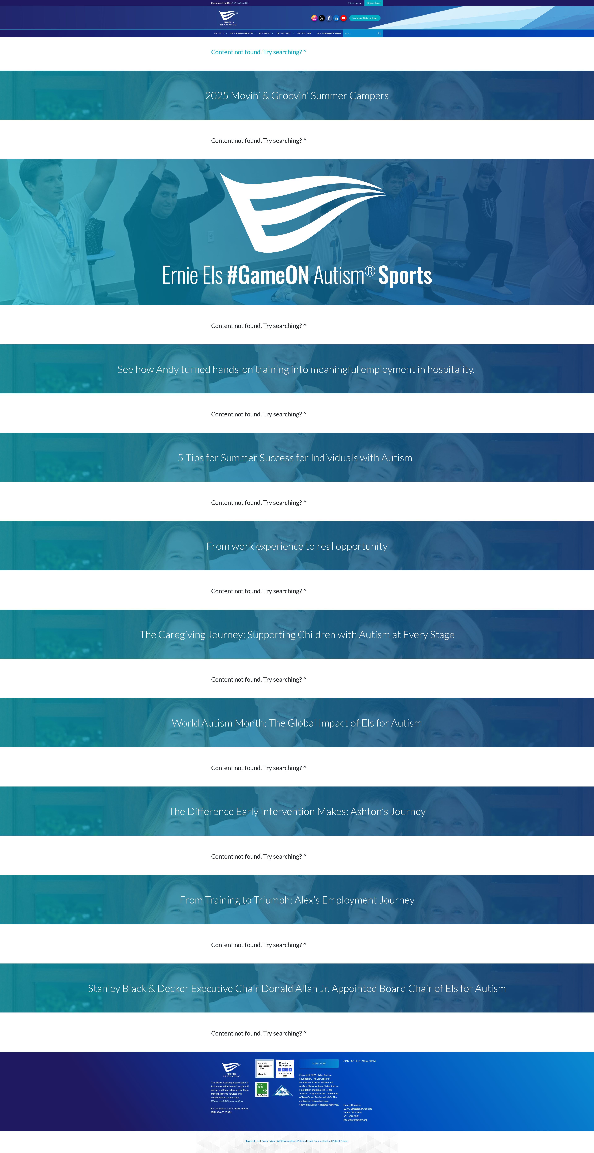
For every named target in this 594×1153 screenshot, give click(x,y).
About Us (219, 33)
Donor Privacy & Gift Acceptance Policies (283, 1140)
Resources (265, 33)
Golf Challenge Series (329, 33)
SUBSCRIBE (319, 1063)
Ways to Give (304, 33)
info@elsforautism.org (355, 1119)
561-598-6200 (240, 2)
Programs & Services (241, 33)
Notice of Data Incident (364, 18)
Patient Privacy (340, 1140)
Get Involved (284, 33)
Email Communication (319, 1140)
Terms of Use (253, 1140)
